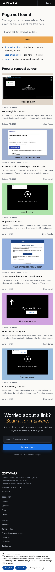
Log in (49, 3)
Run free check (27, 447)
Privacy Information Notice (12, 533)
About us (5, 525)
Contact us (6, 546)
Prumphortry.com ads (14, 386)
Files (4, 510)
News (7, 59)
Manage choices (35, 568)
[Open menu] (40, 3)
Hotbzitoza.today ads (13, 331)
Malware (5, 163)
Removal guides (12, 47)
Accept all (8, 568)
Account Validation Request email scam (23, 166)
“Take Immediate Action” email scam (22, 276)
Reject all (21, 568)
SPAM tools (16, 163)
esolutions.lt (18, 487)
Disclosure (6, 542)
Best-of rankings (13, 55)
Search (27, 39)
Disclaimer (6, 537)
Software (5, 506)
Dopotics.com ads (12, 221)
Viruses (13, 108)
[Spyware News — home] (10, 3)
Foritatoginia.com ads (14, 111)
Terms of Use (7, 529)
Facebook (6, 492)
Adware (5, 108)
